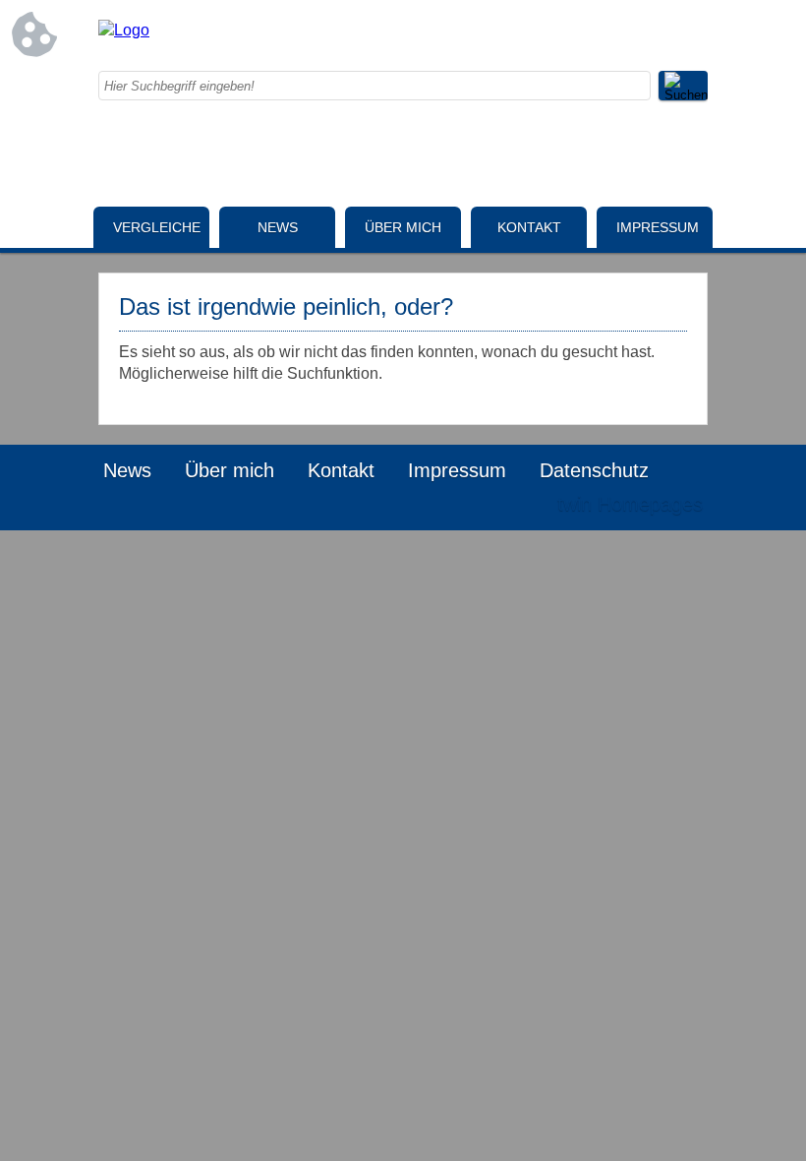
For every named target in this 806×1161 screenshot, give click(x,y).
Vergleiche (157, 227)
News (278, 227)
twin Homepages (630, 504)
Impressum (657, 227)
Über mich (403, 227)
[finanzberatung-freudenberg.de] (123, 30)
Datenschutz (594, 470)
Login (500, 504)
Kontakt (529, 227)
